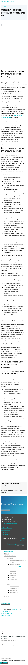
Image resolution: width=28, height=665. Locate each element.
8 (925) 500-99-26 (5, 532)
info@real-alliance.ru (6, 528)
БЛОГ (5, 6)
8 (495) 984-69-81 (5, 534)
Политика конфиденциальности (9, 523)
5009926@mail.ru (5, 530)
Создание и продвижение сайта (15, 544)
